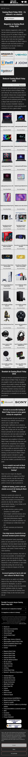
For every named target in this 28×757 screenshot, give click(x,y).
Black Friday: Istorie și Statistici (12, 639)
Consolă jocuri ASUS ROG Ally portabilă (21, 246)
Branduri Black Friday (9, 653)
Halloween (6, 690)
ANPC (5, 710)
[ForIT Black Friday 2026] (7, 63)
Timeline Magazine (9, 675)
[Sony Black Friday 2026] (21, 402)
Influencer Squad (8, 694)
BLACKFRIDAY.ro (15, 1)
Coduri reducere (8, 666)
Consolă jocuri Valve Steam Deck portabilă (7, 265)
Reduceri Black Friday (9, 655)
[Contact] (25, 2)
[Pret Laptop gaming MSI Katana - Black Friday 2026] (21, 158)
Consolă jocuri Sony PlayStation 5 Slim (20, 226)
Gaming (7, 8)
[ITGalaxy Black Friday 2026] (7, 71)
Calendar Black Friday (9, 678)
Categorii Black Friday (9, 657)
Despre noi (6, 626)
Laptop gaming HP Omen (7, 166)
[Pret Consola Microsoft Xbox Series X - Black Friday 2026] (7, 296)
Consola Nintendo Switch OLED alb (21, 285)
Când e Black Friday (9, 631)
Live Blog (6, 668)
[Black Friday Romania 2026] (11, 2)
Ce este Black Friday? (9, 635)
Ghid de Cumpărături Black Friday (12, 643)
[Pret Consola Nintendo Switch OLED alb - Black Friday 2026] (21, 276)
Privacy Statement (9, 717)
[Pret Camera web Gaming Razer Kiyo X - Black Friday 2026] (21, 316)
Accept (14, 745)
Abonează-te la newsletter (11, 629)
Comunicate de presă (9, 680)
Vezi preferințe (14, 753)
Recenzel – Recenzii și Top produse (13, 672)
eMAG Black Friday (9, 684)
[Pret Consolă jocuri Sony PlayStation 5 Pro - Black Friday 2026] (7, 217)
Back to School (8, 692)
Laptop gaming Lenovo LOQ (7, 185)
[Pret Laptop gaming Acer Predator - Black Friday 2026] (21, 138)
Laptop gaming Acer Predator (20, 146)
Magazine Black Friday (9, 651)
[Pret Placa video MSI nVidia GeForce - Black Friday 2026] (21, 355)
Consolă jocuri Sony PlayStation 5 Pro (7, 226)
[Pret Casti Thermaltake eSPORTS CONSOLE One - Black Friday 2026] (21, 336)
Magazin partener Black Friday (12, 700)
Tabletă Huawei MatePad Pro (21, 185)
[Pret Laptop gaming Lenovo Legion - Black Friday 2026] (7, 118)
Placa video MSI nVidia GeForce (21, 364)
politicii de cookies (22, 623)
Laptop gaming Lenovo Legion (7, 126)
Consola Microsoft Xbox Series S (7, 364)
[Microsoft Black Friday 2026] (7, 402)
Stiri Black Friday (8, 664)
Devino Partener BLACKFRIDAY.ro (12, 698)
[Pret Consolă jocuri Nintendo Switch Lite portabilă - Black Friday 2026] (21, 257)
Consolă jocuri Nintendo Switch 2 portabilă (7, 246)
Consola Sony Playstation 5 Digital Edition (7, 285)
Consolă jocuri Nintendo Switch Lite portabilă (21, 265)
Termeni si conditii (9, 702)
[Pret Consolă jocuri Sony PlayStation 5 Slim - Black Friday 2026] (21, 217)
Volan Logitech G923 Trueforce (7, 345)
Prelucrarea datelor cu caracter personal (15, 708)
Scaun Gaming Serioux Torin (7, 324)
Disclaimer (6, 713)
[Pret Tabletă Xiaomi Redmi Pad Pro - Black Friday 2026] (7, 197)
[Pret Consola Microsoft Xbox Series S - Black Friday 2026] (7, 355)
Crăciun (6, 688)
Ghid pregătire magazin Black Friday (13, 641)
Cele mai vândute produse (11, 659)
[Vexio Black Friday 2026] (21, 55)
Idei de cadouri (8, 661)
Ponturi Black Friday (9, 670)
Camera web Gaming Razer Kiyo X (21, 325)
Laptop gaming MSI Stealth (21, 126)
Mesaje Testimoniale (9, 682)
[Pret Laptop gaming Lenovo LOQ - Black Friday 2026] (7, 177)
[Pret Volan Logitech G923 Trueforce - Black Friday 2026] (7, 336)
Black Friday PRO (8, 686)
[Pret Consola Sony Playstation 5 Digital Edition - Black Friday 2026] (7, 276)
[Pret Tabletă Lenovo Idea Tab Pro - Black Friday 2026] (21, 197)
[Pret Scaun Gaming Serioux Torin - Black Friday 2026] (7, 316)
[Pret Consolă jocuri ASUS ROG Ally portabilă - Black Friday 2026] (21, 237)
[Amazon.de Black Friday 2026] (7, 55)
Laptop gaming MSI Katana (21, 166)
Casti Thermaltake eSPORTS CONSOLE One (21, 345)
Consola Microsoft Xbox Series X (7, 305)
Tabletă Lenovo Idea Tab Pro (21, 205)
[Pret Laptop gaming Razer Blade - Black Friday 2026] (7, 138)
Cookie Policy (7, 715)
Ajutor (5, 637)
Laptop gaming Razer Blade (7, 146)
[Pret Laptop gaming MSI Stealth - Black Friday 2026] (21, 118)
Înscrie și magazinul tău (10, 645)
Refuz (14, 749)
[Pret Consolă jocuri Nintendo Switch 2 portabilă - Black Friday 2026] (7, 237)
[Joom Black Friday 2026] (21, 63)
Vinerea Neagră (8, 633)
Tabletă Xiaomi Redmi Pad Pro (7, 205)
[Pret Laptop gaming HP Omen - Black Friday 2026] (7, 158)
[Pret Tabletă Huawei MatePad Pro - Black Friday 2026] (21, 177)
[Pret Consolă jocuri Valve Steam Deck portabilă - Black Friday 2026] (7, 257)
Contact (6, 647)
